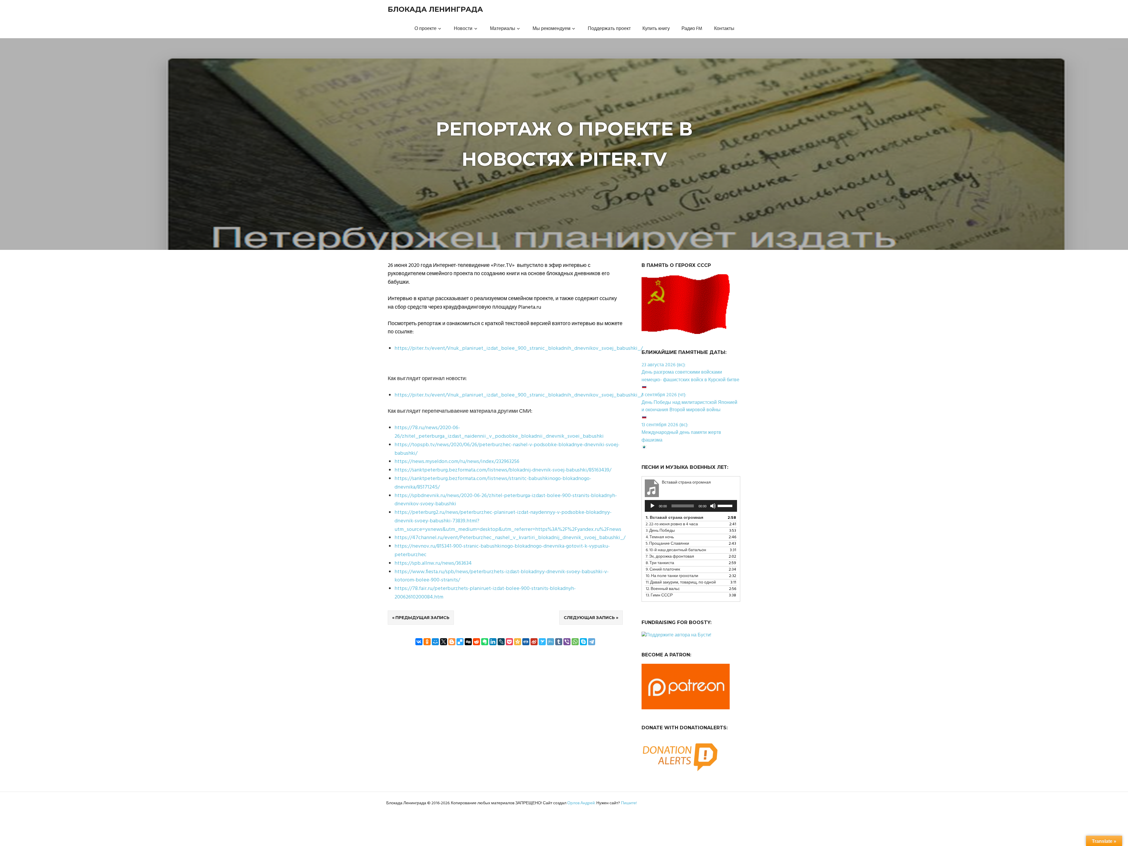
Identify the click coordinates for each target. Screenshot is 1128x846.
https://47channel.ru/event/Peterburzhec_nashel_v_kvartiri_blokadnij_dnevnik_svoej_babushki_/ (510, 538)
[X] (443, 641)
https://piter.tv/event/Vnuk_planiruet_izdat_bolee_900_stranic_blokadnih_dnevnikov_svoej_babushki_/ (519, 348)
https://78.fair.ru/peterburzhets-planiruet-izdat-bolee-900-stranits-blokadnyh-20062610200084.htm (485, 592)
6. (676, 550)
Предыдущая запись (422, 617)
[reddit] (476, 641)
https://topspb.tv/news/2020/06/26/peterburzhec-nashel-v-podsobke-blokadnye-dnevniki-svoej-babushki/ (507, 449)
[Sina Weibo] (534, 641)
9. (663, 569)
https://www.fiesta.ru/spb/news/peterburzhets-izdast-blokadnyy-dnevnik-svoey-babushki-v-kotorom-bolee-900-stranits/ (502, 576)
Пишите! (629, 803)
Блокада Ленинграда (435, 9)
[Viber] (566, 641)
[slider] (726, 505)
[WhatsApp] (575, 641)
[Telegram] (591, 641)
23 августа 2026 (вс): (664, 365)
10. (672, 576)
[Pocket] (509, 641)
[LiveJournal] (501, 641)
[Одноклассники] (427, 641)
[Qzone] (517, 641)
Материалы (502, 29)
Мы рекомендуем (551, 29)
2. (672, 524)
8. (660, 563)
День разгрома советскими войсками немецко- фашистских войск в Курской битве (690, 376)
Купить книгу (656, 29)
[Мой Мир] (435, 641)
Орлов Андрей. (581, 803)
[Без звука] (713, 506)
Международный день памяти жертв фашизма (681, 436)
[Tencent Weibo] (550, 641)
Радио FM (692, 29)
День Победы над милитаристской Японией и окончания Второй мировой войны (689, 406)
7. (670, 557)
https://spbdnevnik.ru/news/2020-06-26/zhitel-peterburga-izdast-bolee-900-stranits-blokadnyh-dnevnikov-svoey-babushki (506, 500)
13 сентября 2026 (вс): (665, 425)
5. (667, 544)
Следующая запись (589, 617)
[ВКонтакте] (418, 641)
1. (674, 518)
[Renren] (525, 641)
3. (660, 531)
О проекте (425, 29)
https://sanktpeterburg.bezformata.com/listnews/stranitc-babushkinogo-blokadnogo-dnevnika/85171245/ (493, 482)
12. (663, 589)
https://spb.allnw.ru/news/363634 (433, 563)
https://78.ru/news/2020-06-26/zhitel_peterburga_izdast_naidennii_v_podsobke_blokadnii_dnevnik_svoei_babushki (499, 432)
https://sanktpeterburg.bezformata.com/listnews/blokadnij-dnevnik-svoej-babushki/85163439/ (503, 470)
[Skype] (583, 641)
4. (660, 537)
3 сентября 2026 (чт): (664, 395)
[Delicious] (460, 641)
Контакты (724, 29)
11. (681, 582)
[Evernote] (484, 641)
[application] (691, 506)
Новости (463, 29)
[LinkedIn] (492, 641)
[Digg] (468, 641)
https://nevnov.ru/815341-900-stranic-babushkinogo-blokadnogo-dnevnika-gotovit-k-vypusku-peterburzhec (502, 550)
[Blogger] (451, 641)
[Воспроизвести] (652, 506)
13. (659, 595)
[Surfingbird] (542, 641)
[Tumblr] (558, 641)
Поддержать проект (609, 29)
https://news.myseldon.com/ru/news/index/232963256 (457, 461)
